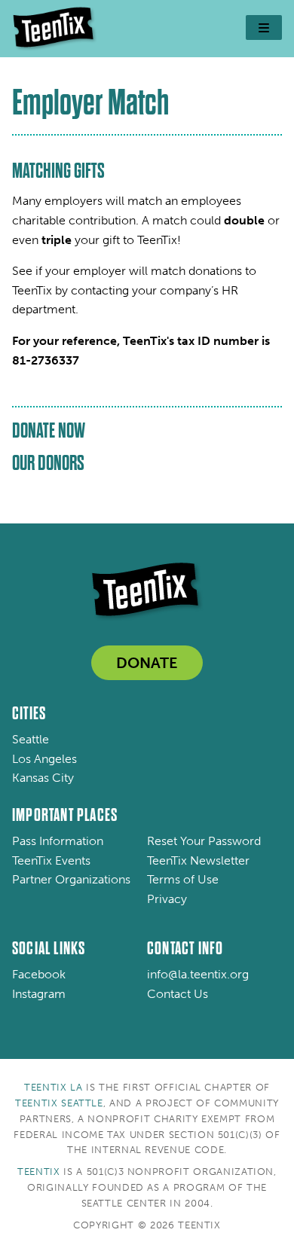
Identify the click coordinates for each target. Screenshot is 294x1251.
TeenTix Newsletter (198, 860)
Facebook (39, 974)
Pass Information (57, 841)
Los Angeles (44, 759)
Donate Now (48, 431)
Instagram (39, 994)
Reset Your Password (204, 841)
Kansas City (43, 777)
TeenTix (38, 1171)
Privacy (167, 899)
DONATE (147, 663)
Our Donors (48, 463)
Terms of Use (183, 879)
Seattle (30, 739)
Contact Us (177, 994)
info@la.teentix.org (198, 974)
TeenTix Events (51, 860)
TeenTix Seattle (59, 1103)
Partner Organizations (71, 879)
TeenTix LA (53, 1087)
